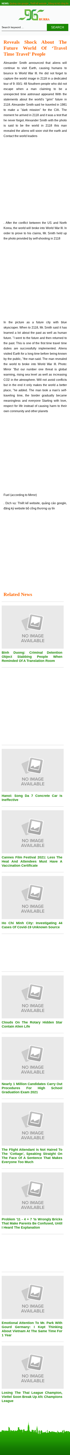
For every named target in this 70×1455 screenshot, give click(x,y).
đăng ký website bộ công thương (25, 508)
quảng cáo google (54, 503)
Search (57, 27)
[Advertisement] (35, 180)
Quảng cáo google (19, 3)
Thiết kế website (38, 3)
